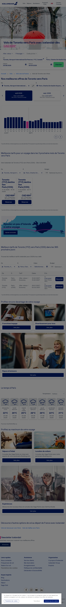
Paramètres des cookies (11, 601)
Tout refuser (37, 601)
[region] (31, 598)
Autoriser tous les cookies (51, 601)
